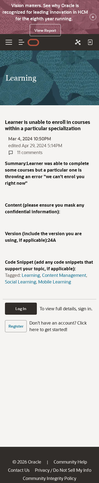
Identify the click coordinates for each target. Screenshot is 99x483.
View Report (45, 30)
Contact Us (18, 470)
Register (16, 326)
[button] (21, 42)
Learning (31, 275)
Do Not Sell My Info (72, 470)
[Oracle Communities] (78, 42)
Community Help (70, 462)
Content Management (64, 275)
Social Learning (20, 282)
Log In (20, 308)
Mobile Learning (54, 282)
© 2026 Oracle (26, 462)
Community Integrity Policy (49, 478)
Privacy (42, 470)
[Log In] (90, 42)
